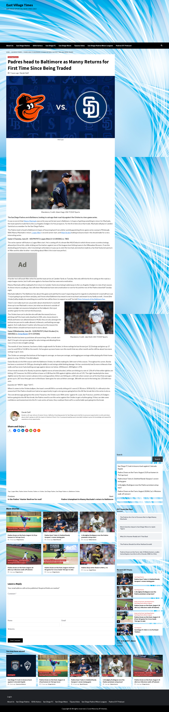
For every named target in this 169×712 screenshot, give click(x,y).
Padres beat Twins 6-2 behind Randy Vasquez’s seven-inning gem (57, 536)
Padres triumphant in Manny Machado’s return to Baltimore (87, 497)
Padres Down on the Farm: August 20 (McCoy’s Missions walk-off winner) (20, 569)
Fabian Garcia (92, 539)
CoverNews (91, 709)
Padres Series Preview (26, 491)
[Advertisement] (84, 28)
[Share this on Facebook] (14, 430)
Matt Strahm (66, 232)
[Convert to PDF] (34, 430)
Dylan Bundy (23, 334)
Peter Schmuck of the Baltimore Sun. (91, 299)
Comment (12, 594)
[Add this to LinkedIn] (22, 430)
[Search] (161, 45)
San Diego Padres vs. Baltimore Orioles (68, 491)
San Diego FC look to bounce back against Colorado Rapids (137, 467)
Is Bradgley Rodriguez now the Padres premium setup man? (94, 536)
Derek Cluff (24, 73)
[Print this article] (30, 430)
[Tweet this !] (18, 430)
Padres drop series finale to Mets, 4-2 (94, 568)
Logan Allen (36, 232)
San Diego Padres (23, 45)
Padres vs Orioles (38, 491)
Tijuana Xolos (79, 45)
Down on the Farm (13, 528)
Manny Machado (30, 221)
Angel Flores (92, 570)
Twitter (120, 646)
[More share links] (38, 430)
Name (10, 620)
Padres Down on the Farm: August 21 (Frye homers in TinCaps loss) (22, 536)
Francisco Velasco (21, 684)
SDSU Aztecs (38, 45)
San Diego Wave (65, 45)
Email (64, 620)
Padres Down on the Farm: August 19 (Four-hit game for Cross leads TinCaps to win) (60, 569)
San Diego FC (51, 45)
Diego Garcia (20, 539)
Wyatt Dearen (57, 539)
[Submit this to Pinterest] (26, 430)
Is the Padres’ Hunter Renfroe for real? (25, 497)
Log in (9, 697)
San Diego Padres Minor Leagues (100, 45)
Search (119, 455)
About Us (9, 45)
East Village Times (19, 5)
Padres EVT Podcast (124, 45)
